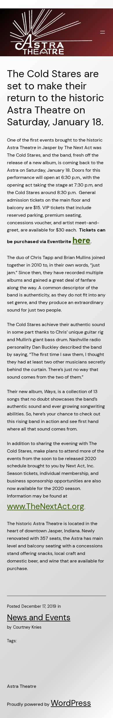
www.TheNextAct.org (45, 506)
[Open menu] (102, 32)
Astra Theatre (21, 686)
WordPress (71, 703)
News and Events (38, 617)
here (81, 240)
